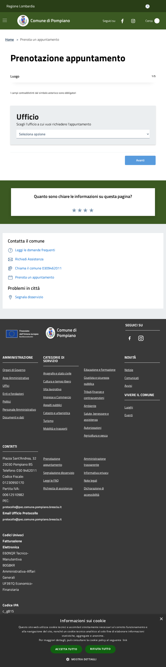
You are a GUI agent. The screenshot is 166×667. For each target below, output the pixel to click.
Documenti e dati (13, 417)
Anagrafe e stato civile (57, 373)
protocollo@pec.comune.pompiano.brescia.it (32, 507)
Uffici (6, 385)
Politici (7, 401)
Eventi (128, 415)
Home (9, 39)
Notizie (128, 369)
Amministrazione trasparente (95, 461)
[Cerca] (157, 20)
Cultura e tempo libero (57, 381)
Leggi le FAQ (51, 480)
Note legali (90, 480)
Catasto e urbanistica (56, 413)
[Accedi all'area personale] (147, 6)
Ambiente (90, 405)
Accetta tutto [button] (66, 649)
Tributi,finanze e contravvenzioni (94, 394)
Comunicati (131, 378)
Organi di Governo (14, 369)
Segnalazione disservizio (58, 472)
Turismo (48, 420)
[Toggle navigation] (4, 20)
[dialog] (83, 640)
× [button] (161, 619)
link (125, 640)
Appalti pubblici (52, 405)
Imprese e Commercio (57, 397)
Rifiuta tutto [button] (100, 649)
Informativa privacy (96, 472)
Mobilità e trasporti (55, 428)
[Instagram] (131, 21)
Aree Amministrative (16, 378)
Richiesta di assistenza (57, 488)
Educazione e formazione (99, 369)
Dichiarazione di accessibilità (94, 491)
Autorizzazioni (92, 427)
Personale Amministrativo (19, 409)
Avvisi (128, 385)
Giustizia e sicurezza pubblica (96, 380)
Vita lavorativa (52, 389)
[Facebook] (120, 21)
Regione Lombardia (20, 6)
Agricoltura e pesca (96, 435)
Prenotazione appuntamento (52, 461)
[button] (82, 659)
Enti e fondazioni (13, 393)
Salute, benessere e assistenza (96, 416)
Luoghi (128, 407)
